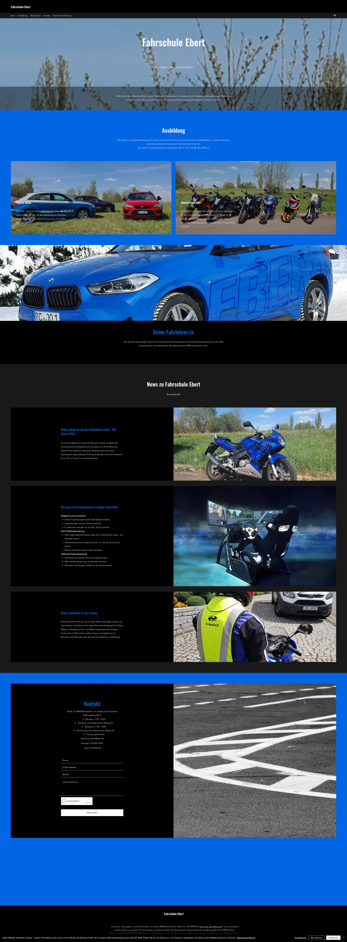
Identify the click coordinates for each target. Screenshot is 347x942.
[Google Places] (334, 15)
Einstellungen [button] (300, 937)
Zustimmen (333, 937)
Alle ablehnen (316, 937)
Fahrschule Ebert (20, 7)
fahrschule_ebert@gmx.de (92, 738)
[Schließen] (343, 938)
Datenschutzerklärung (246, 937)
